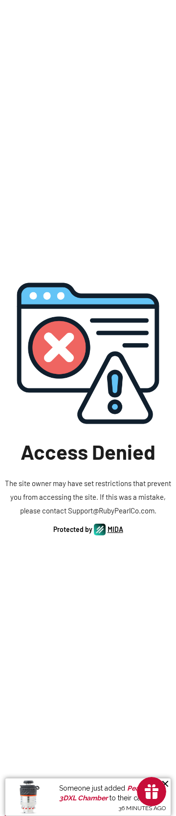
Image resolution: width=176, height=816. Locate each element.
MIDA (115, 529)
